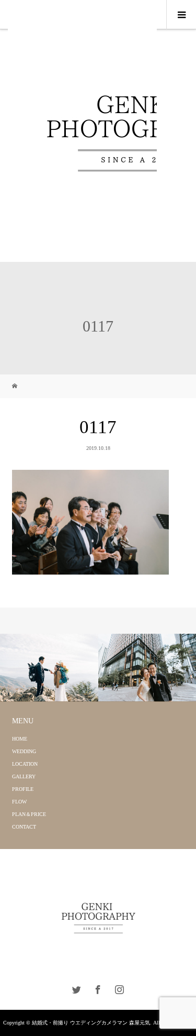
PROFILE (22, 789)
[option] (49, 668)
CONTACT (24, 827)
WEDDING (24, 751)
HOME (19, 739)
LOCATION (25, 764)
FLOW (19, 801)
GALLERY (24, 776)
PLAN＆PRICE (29, 814)
